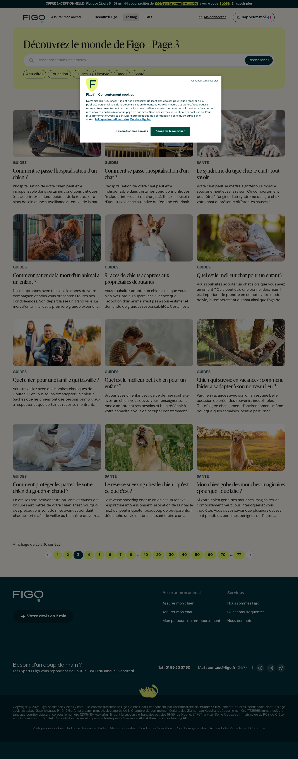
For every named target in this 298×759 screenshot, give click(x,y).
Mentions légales (140, 119)
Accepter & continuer (170, 131)
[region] (150, 109)
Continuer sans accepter (204, 81)
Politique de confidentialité (112, 119)
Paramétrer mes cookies (132, 131)
